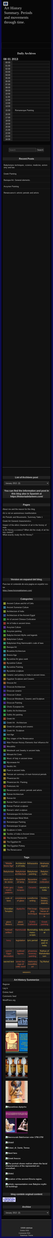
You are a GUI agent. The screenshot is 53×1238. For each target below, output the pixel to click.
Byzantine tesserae (32, 880)
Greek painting (44, 923)
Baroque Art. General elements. (17, 180)
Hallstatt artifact (8, 931)
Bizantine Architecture (16, 651)
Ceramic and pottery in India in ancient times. (26, 675)
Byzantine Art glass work (17, 659)
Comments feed (9, 996)
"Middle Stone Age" (9, 864)
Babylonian (9, 871)
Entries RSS (24, 1230)
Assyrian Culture (14, 627)
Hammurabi (20, 930)
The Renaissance (14, 850)
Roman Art (11, 798)
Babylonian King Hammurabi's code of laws (25, 643)
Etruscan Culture (14, 695)
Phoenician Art (13, 778)
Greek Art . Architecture (17, 722)
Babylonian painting (32, 872)
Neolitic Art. (12, 766)
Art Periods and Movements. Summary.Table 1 (23, 517)
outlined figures (20, 952)
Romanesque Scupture (16, 826)
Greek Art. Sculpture (15, 730)
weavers (26, 972)
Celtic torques (20, 888)
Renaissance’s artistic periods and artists (21, 193)
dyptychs (20, 908)
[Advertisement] (26, 215)
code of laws (8, 899)
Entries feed (8, 992)
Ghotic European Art (15, 706)
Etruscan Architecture (16, 687)
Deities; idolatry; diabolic (44, 900)
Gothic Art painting (15, 714)
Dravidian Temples (8, 909)
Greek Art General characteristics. (17, 521)
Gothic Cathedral (32, 923)
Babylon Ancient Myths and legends (22, 635)
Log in (5, 988)
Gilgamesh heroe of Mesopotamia (44, 912)
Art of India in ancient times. (19, 623)
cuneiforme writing (32, 899)
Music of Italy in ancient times (20, 758)
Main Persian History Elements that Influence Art (27, 742)
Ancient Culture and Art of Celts (20, 603)
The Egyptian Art (14, 842)
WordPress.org (9, 1000)
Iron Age (10, 734)
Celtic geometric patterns (9, 890)
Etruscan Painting (14, 703)
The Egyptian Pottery (16, 846)
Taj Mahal (44, 961)
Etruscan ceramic (14, 691)
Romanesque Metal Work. (18, 818)
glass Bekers (8, 923)
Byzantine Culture (14, 663)
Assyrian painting (14, 631)
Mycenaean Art (13, 762)
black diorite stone (9, 880)
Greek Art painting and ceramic (20, 726)
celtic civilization (44, 880)
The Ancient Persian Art (17, 838)
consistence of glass (20, 899)
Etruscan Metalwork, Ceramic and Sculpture (25, 699)
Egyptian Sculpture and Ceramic (20, 679)
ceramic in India (44, 888)
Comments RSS (24, 1233)
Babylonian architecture (20, 872)
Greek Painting (10, 174)
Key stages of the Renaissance (20, 738)
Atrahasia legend (44, 864)
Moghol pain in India (44, 943)
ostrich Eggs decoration (9, 953)
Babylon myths (44, 872)
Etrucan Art (11, 683)
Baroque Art (12, 647)
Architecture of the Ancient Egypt (21, 615)
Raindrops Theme (26, 1235)
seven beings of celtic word (20, 964)
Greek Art (11, 718)
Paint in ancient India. (16, 770)
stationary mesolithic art (32, 964)
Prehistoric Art (13, 786)
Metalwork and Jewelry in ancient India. (23, 750)
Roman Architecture (15, 794)
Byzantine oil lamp (20, 880)
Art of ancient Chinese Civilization (21, 619)
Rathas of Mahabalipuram (44, 953)
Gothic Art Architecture (16, 710)
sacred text (9, 961)
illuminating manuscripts (32, 932)
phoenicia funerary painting (32, 953)
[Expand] (4, 45)
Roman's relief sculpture (17, 810)
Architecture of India (15, 611)
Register (6, 984)
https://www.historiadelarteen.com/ (17, 590)
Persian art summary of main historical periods (27, 774)
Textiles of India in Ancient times (21, 834)
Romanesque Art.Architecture (19, 814)
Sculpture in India (14, 830)
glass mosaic (20, 923)
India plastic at (44, 931)
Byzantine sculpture (15, 671)
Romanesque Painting (16, 822)
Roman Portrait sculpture (17, 806)
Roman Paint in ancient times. (20, 802)
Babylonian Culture (15, 639)
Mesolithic (11, 746)
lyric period (32, 940)
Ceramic (32, 887)
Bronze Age (12, 655)
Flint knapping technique (32, 911)
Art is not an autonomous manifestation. (20, 513)
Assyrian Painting (11, 186)
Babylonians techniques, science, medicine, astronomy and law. (26, 166)
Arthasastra (32, 863)
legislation (20, 940)
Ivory (8, 940)
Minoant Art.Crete (14, 754)
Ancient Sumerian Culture (18, 607)
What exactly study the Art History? (18, 535)
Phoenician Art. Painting (17, 782)
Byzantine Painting (15, 667)
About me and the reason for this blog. (19, 509)
